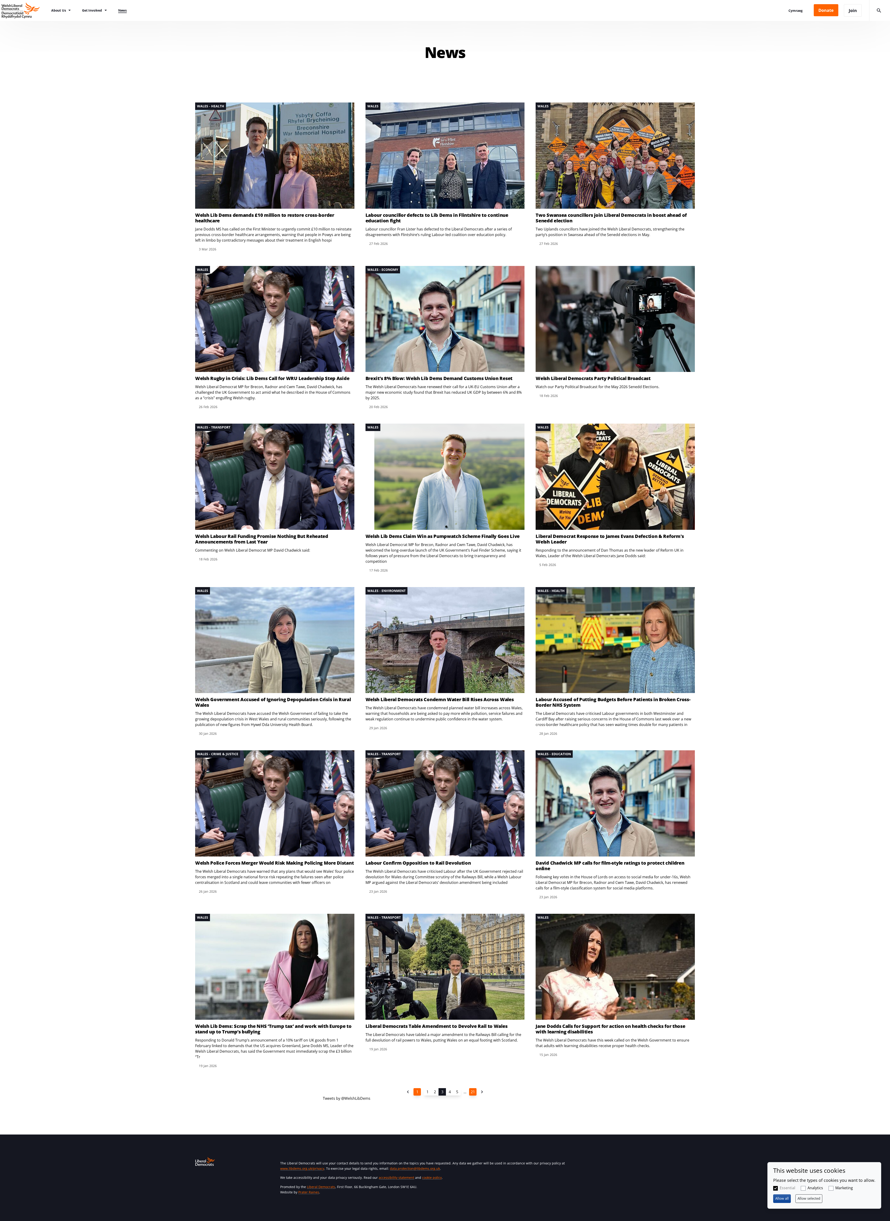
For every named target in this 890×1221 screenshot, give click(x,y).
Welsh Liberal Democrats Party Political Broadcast (593, 378)
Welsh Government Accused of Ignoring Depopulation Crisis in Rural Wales (273, 702)
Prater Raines (308, 1192)
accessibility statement (396, 1177)
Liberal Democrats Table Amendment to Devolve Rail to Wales (437, 1026)
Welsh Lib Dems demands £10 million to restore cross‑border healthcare (264, 218)
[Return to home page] (23, 10)
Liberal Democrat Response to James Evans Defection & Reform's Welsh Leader (610, 539)
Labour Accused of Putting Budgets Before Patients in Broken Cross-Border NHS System (613, 702)
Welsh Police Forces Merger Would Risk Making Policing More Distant (274, 863)
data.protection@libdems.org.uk (415, 1168)
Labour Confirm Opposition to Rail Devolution (418, 863)
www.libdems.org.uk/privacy (302, 1168)
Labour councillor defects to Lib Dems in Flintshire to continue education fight (437, 218)
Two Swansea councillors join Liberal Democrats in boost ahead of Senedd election (611, 218)
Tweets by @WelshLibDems (346, 1098)
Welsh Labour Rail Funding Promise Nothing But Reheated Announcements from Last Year (261, 539)
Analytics (815, 1187)
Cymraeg (795, 10)
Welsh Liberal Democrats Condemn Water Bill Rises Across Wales (440, 699)
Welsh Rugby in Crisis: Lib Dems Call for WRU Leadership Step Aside (272, 378)
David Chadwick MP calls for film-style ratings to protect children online (610, 865)
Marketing (844, 1187)
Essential (787, 1187)
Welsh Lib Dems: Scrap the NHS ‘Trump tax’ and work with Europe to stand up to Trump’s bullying (273, 1029)
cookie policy (432, 1177)
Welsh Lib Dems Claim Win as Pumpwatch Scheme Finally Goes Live (443, 536)
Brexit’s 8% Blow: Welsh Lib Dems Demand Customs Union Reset (439, 378)
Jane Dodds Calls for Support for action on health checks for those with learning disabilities (610, 1029)
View (274, 177)
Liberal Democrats (321, 1187)
